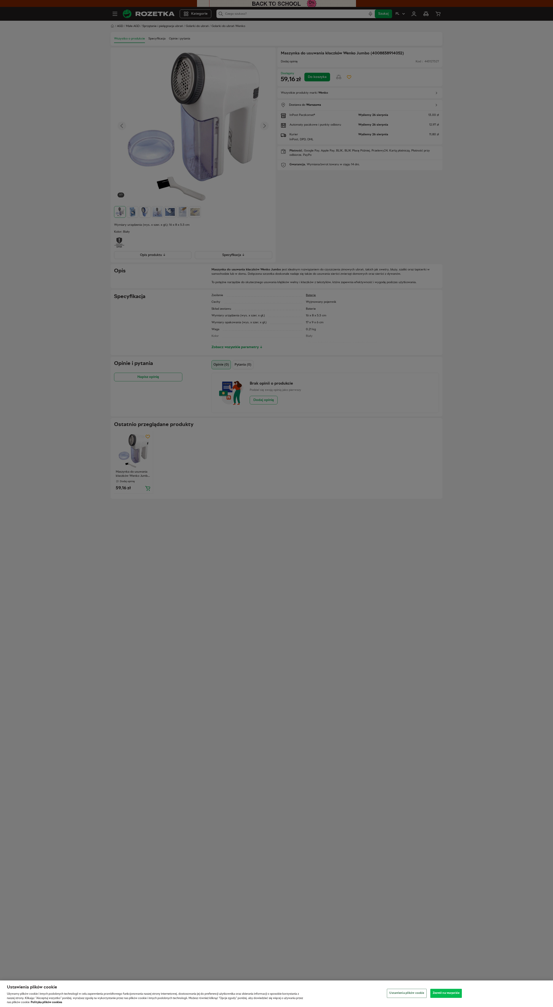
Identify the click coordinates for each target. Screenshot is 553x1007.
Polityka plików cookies (46, 1002)
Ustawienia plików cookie (406, 993)
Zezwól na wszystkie (446, 993)
